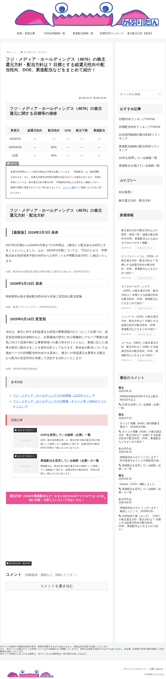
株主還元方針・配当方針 (20, 563)
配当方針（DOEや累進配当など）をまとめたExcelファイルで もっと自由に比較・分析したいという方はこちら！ (57, 498)
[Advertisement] (57, 83)
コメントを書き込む (56, 586)
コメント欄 (68, 187)
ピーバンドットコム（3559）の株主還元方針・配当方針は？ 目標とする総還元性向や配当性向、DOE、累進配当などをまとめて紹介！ (139, 264)
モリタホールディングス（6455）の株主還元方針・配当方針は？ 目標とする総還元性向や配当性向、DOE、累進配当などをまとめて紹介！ (139, 294)
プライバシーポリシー (134, 669)
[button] (159, 94)
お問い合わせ (156, 669)
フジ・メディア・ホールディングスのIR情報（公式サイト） (52, 395)
